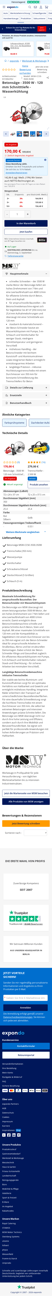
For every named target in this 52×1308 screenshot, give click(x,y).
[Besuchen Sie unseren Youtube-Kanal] (4, 1135)
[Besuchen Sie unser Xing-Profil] (19, 1135)
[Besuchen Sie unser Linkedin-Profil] (14, 1135)
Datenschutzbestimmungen (17, 1017)
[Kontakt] (35, 7)
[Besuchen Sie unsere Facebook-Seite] (9, 1135)
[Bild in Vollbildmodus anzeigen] (48, 128)
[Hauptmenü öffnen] (4, 7)
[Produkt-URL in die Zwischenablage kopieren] (48, 78)
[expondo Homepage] (5, 60)
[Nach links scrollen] (2, 29)
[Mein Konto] (41, 7)
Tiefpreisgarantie (15, 256)
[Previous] (6, 134)
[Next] (46, 134)
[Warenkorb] (46, 7)
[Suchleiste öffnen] (30, 7)
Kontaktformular (26, 1046)
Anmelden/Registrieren (16, 172)
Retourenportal (26, 1055)
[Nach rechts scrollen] (50, 29)
